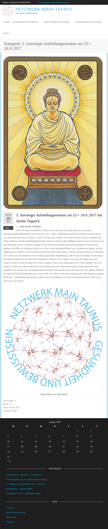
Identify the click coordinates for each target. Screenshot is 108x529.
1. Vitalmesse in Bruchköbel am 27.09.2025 (25, 484)
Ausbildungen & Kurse (88, 22)
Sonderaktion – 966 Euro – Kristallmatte (24, 475)
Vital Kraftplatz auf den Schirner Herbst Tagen (26, 479)
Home (7, 22)
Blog (6, 33)
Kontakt (9, 508)
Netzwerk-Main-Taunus (43, 9)
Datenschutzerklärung (16, 512)
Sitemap (9, 522)
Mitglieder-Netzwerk (56, 22)
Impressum (11, 517)
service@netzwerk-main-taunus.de (54, 2)
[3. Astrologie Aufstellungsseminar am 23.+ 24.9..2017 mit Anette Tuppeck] (54, 133)
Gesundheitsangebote (25, 22)
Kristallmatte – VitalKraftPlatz (19, 489)
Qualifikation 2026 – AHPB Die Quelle (23, 493)
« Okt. (9, 461)
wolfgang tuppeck (30, 227)
